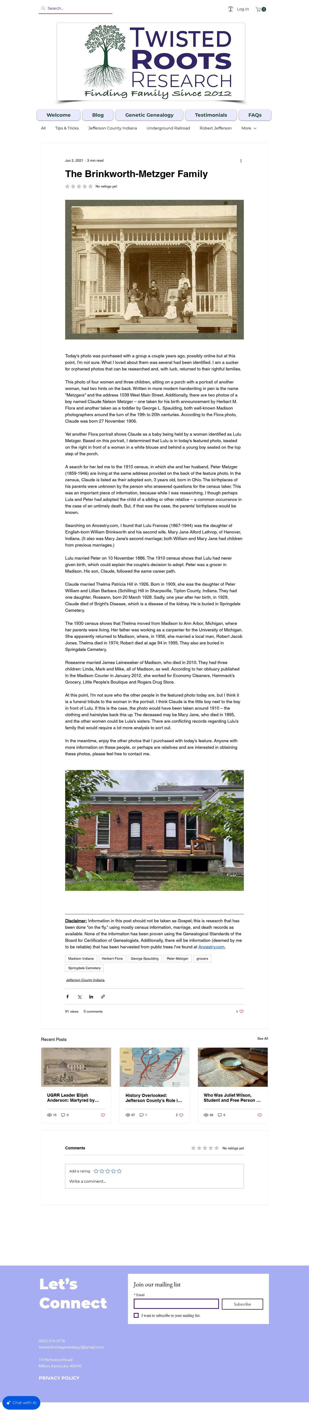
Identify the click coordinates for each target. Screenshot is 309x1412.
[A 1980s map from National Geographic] (155, 1067)
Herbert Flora (112, 958)
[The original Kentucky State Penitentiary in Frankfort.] (76, 1067)
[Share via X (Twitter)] (79, 996)
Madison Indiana (81, 958)
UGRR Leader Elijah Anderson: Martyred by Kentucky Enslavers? (71, 1098)
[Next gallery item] (238, 830)
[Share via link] (103, 996)
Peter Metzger (177, 958)
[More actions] (241, 160)
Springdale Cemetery (84, 968)
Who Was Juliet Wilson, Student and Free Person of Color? (232, 1098)
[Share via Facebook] (67, 996)
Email (139, 1295)
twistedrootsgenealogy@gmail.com (71, 1347)
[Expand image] (154, 830)
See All (262, 1038)
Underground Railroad (168, 128)
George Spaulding (145, 958)
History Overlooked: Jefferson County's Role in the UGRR (153, 1098)
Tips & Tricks (67, 128)
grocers (202, 958)
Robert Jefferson (216, 128)
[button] (261, 9)
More (246, 128)
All (43, 128)
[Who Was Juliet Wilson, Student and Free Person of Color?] (233, 1067)
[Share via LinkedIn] (91, 996)
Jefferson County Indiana (112, 128)
